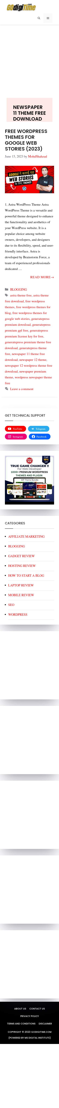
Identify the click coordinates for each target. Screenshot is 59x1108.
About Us (20, 1008)
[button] (38, 18)
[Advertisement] (29, 58)
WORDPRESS (17, 614)
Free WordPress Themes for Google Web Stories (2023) (26, 140)
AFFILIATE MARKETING (26, 536)
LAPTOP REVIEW (21, 585)
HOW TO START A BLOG (26, 575)
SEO (11, 605)
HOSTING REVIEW (22, 566)
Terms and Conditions (21, 1023)
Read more (40, 277)
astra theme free (21, 295)
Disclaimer (45, 1023)
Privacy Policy (29, 1016)
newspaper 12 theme (32, 359)
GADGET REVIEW (21, 556)
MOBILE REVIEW (21, 595)
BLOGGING (18, 289)
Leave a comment (21, 389)
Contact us (37, 1008)
